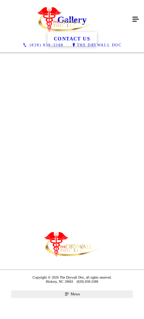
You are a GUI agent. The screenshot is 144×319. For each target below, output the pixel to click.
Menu (75, 294)
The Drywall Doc (99, 45)
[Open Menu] (135, 19)
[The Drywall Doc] (65, 19)
